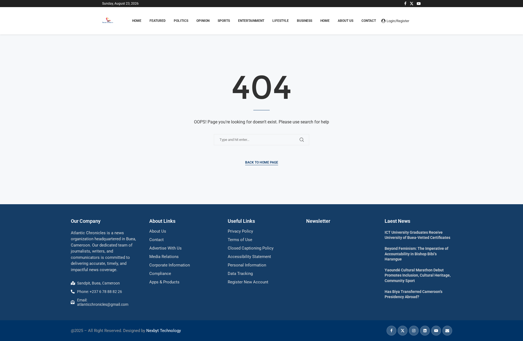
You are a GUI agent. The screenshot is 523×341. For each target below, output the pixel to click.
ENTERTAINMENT (251, 21)
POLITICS (181, 21)
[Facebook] (405, 3)
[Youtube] (418, 3)
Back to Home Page (261, 162)
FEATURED (158, 21)
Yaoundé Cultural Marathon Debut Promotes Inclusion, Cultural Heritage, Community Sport (418, 275)
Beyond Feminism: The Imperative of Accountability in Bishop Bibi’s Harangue (416, 253)
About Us (345, 21)
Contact (368, 21)
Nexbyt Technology (163, 330)
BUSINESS (304, 21)
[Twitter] (411, 3)
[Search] (418, 21)
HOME (136, 21)
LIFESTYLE (280, 21)
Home (325, 21)
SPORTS (224, 21)
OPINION (202, 21)
